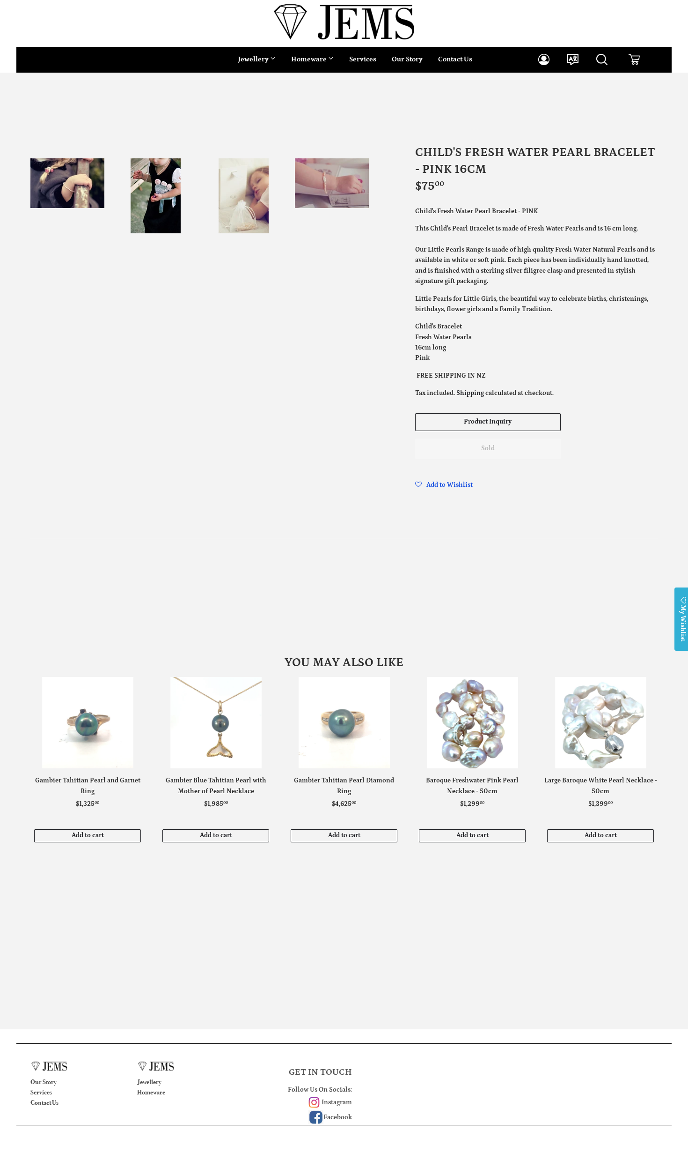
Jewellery (254, 59)
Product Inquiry (488, 421)
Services (362, 59)
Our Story (407, 59)
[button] (444, 485)
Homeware (309, 59)
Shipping (470, 393)
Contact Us (455, 59)
